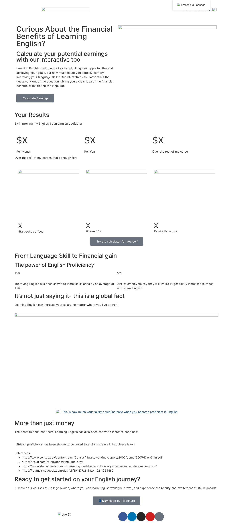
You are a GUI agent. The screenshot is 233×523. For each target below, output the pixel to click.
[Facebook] (122, 516)
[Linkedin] (132, 516)
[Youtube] (150, 516)
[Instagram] (141, 516)
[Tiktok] (159, 516)
